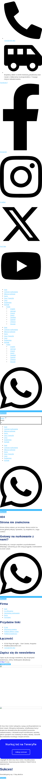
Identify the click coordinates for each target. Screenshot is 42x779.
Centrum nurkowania (11, 292)
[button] (21, 420)
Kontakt (6, 305)
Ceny (5, 300)
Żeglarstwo (8, 302)
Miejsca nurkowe (9, 294)
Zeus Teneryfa (9, 298)
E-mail (2, 662)
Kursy (6, 296)
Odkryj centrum (21, 752)
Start (5, 290)
